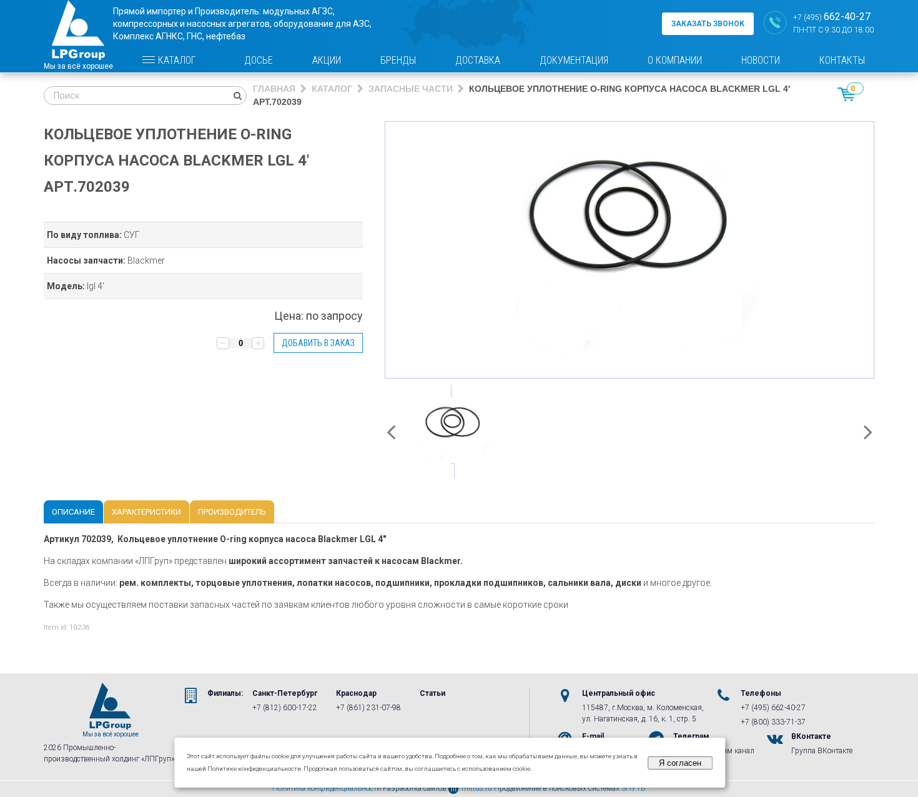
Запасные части (410, 89)
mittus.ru (476, 788)
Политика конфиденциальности (326, 788)
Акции (326, 60)
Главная (274, 89)
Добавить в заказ (318, 343)
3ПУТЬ (633, 788)
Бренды (398, 60)
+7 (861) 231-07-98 (368, 707)
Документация (574, 60)
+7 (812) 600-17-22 (284, 707)
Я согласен (680, 763)
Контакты (842, 60)
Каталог (176, 60)
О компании (675, 60)
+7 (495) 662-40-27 (773, 707)
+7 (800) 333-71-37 (773, 722)
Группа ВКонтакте (821, 750)
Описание (73, 512)
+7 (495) (832, 16)
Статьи (432, 693)
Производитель (232, 512)
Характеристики (146, 512)
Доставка (477, 60)
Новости (760, 60)
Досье (258, 60)
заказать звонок (707, 23)
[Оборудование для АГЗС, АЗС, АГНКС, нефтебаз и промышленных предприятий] (78, 36)
